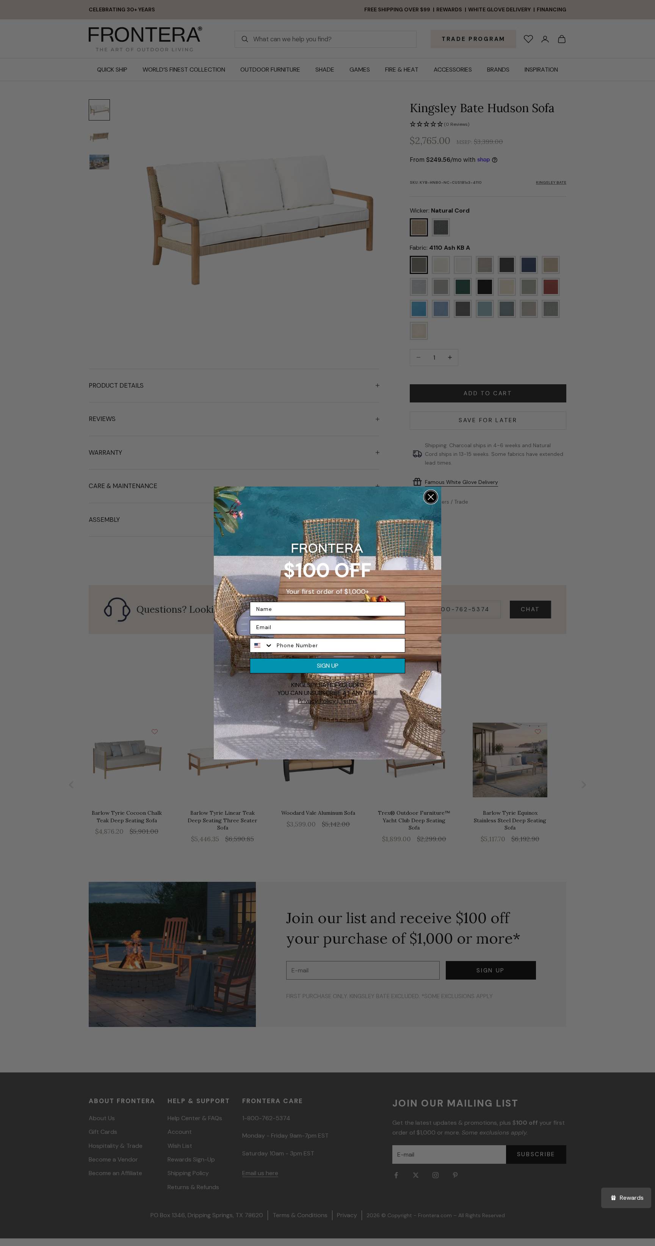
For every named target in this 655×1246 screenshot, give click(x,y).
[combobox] (261, 645)
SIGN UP (327, 666)
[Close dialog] (430, 497)
